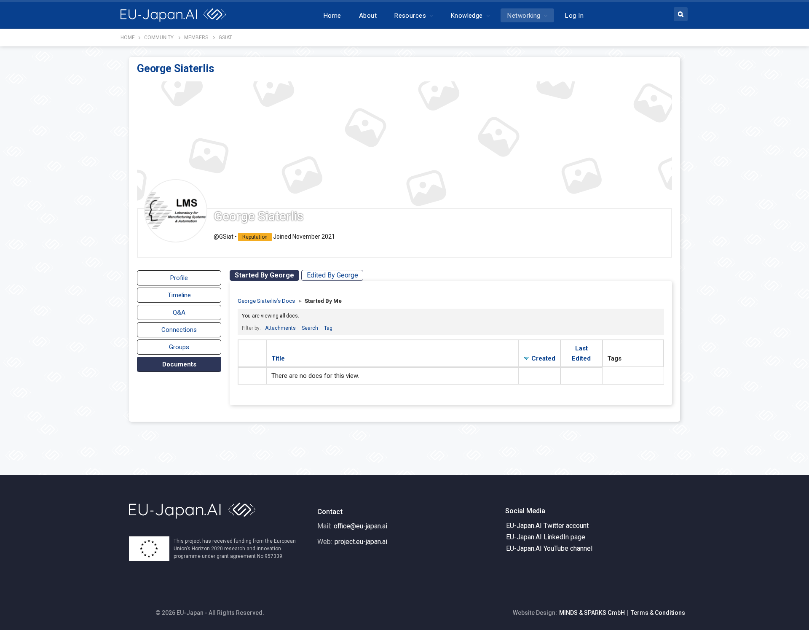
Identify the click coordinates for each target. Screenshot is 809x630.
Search (310, 328)
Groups (179, 347)
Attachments (280, 328)
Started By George (264, 275)
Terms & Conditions (658, 612)
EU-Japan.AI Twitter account (547, 526)
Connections (179, 330)
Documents (179, 364)
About (368, 15)
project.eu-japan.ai (361, 542)
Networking (524, 15)
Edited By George (332, 275)
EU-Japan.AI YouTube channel (549, 548)
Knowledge (467, 15)
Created (543, 358)
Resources (410, 15)
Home (332, 15)
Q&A (179, 312)
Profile (179, 278)
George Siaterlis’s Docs (266, 300)
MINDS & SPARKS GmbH (592, 612)
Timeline (179, 295)
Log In (574, 15)
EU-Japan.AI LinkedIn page (545, 537)
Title (278, 358)
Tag (328, 328)
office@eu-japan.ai (360, 526)
